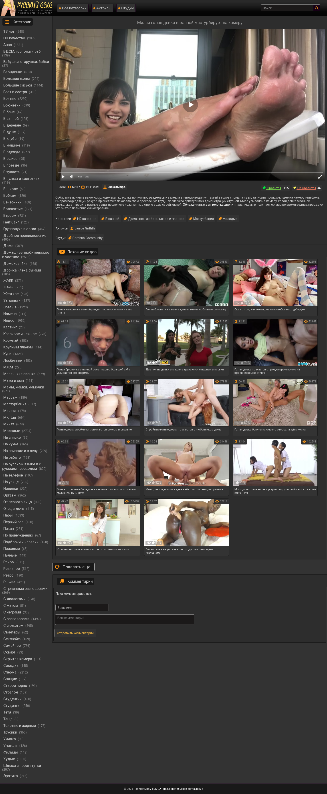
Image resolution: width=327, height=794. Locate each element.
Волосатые (13, 209)
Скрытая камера (18, 659)
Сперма (10, 672)
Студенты (12, 705)
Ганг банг (11, 222)
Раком (9, 562)
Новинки (11, 488)
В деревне (12, 125)
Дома (8, 245)
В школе (11, 189)
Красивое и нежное (20, 334)
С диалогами (14, 599)
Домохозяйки (15, 263)
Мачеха (10, 410)
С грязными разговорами (25, 588)
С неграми (12, 612)
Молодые (12, 430)
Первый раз (13, 522)
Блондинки (13, 72)
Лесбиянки (13, 360)
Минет (9, 424)
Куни (7, 354)
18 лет (9, 31)
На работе (12, 457)
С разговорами (16, 619)
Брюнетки (12, 105)
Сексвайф (12, 639)
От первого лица (18, 502)
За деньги (12, 300)
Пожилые (12, 548)
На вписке (12, 437)
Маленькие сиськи (19, 374)
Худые (9, 759)
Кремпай (11, 340)
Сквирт (9, 652)
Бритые (10, 98)
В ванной (11, 118)
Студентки (12, 699)
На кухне (11, 444)
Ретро (8, 575)
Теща (8, 719)
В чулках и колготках (21, 178)
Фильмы (11, 752)
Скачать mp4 (116, 187)
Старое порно (15, 685)
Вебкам (10, 195)
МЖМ (8, 367)
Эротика (11, 776)
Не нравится (306, 188)
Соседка (11, 665)
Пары (8, 515)
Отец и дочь (14, 508)
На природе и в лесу (20, 450)
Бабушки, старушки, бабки (26, 61)
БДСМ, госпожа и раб (22, 51)
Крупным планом (18, 347)
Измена (10, 314)
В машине (12, 145)
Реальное (12, 568)
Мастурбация (15, 404)
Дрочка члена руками (22, 270)
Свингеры (12, 632)
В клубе (10, 138)
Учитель (10, 745)
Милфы (10, 417)
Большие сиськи (18, 85)
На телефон (13, 475)
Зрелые (10, 307)
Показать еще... (78, 566)
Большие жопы (17, 78)
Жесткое (11, 293)
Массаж (10, 397)
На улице (11, 482)
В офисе (10, 158)
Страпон (11, 692)
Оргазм (10, 495)
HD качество (14, 38)
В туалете (11, 172)
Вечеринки (12, 202)
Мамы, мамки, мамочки (23, 387)
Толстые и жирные (20, 725)
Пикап (9, 528)
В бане (9, 112)
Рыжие (9, 582)
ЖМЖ (8, 280)
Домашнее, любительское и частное (25, 254)
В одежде (12, 152)
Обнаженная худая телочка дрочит (209, 204)
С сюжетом (13, 625)
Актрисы (103, 8)
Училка (10, 739)
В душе (10, 132)
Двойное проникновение (24, 235)
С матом (11, 605)
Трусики (10, 732)
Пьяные (10, 555)
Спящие (10, 679)
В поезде (11, 165)
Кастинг (10, 327)
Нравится (273, 188)
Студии (127, 8)
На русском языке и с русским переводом (21, 466)
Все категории (74, 8)
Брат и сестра (15, 92)
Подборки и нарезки (21, 542)
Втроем (10, 215)
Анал (8, 44)
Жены (8, 287)
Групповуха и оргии (20, 229)
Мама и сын (14, 380)
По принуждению (18, 535)
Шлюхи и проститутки (22, 765)
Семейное (12, 645)
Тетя (7, 712)
